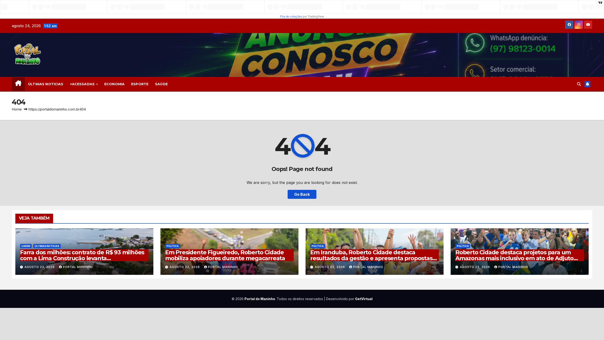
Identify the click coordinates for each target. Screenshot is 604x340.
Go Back (302, 194)
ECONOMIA (114, 84)
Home (17, 109)
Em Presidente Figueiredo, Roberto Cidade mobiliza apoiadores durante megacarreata (225, 255)
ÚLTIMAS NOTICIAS (45, 84)
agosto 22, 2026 (330, 267)
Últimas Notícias (47, 246)
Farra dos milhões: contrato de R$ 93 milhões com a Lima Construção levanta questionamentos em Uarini (82, 258)
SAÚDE (161, 84)
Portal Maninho (78, 267)
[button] (579, 84)
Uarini (25, 246)
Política (173, 246)
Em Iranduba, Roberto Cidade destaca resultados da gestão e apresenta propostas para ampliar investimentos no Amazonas (371, 258)
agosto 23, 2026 (40, 267)
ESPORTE (139, 84)
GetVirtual (364, 299)
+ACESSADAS (83, 84)
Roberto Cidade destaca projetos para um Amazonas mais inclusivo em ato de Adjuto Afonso (514, 258)
